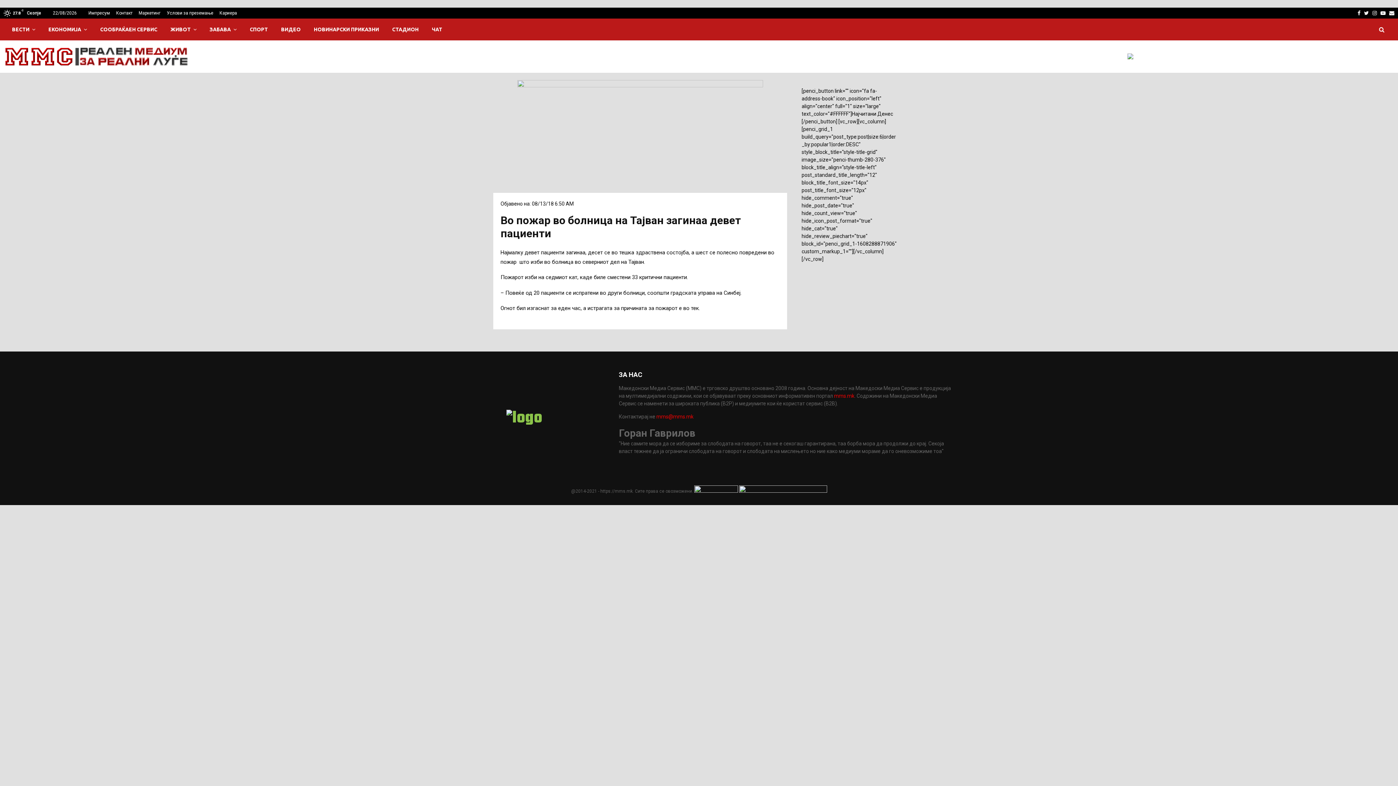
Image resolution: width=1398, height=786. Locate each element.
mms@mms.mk (675, 417)
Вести (20, 29)
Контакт (124, 13)
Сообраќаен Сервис (128, 29)
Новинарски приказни (346, 29)
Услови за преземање (190, 13)
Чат (437, 29)
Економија (64, 29)
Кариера (228, 13)
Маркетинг (150, 13)
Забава (220, 29)
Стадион (405, 29)
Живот (180, 29)
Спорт (259, 29)
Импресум (99, 13)
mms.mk (844, 396)
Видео (291, 29)
